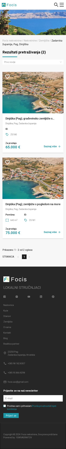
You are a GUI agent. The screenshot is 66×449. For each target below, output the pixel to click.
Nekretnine (30, 40)
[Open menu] (61, 4)
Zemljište (44, 40)
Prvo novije (9, 62)
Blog (5, 338)
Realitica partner (11, 344)
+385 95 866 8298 (16, 372)
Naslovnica (8, 305)
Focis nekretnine (12, 40)
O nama (7, 327)
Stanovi (7, 316)
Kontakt (7, 333)
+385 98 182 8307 (16, 363)
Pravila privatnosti (40, 406)
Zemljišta (7, 321)
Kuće (5, 310)
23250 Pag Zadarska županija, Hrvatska (21, 353)
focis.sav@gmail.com (18, 382)
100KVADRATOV (24, 437)
